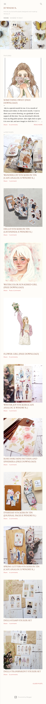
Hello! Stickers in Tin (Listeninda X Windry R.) (18, 230)
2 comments (13, 518)
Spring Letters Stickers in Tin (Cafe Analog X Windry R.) (21, 568)
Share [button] (5, 125)
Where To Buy (16, 18)
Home (6, 18)
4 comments (13, 572)
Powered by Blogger (25, 697)
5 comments (13, 125)
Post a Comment (15, 290)
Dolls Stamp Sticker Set (18, 620)
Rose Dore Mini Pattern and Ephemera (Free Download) (20, 460)
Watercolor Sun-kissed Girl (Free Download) (20, 286)
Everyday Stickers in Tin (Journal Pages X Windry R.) (20, 514)
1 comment (13, 181)
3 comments (13, 357)
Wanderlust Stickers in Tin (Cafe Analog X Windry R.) (20, 176)
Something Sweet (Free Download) (17, 101)
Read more (38, 125)
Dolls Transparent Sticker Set (22, 671)
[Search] (41, 3)
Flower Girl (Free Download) (21, 353)
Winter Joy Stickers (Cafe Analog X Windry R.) (19, 406)
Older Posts (37, 683)
